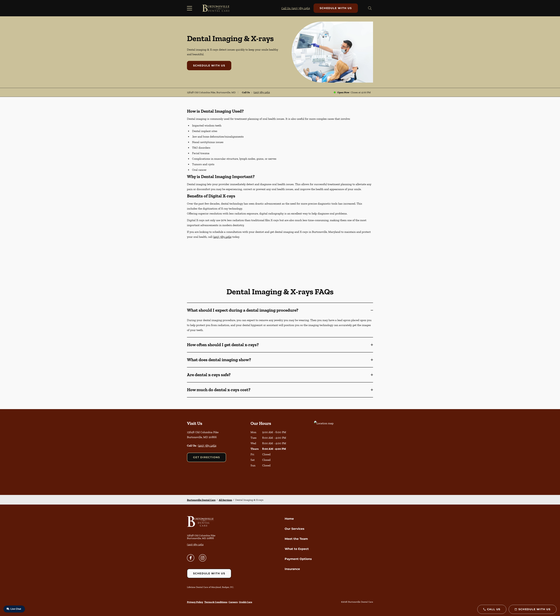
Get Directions (206, 457)
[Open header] (190, 8)
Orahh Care (245, 602)
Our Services (294, 528)
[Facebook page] (190, 558)
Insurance (292, 569)
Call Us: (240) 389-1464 (295, 8)
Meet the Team (296, 539)
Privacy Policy (195, 602)
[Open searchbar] (370, 8)
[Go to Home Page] (215, 8)
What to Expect (297, 549)
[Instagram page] (202, 558)
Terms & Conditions (215, 602)
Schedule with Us (336, 8)
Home (289, 518)
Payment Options (298, 559)
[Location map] (343, 452)
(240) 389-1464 (261, 92)
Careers (233, 602)
